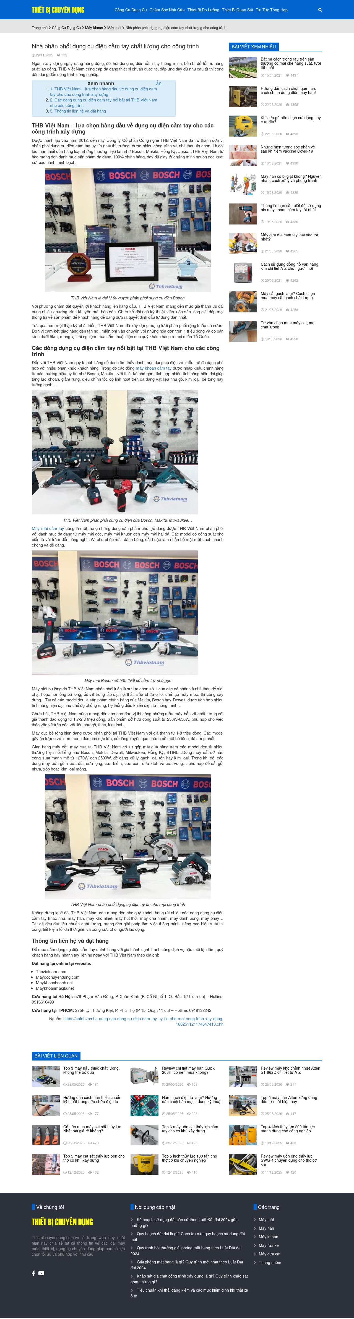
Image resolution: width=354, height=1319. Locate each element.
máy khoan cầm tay (154, 368)
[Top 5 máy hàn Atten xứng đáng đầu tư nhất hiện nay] (243, 1105)
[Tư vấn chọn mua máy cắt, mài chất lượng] (243, 330)
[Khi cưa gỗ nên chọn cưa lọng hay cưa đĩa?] (243, 125)
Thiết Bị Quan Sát (237, 9)
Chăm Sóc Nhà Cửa (167, 9)
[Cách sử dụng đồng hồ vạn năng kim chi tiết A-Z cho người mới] (243, 272)
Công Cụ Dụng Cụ (131, 9)
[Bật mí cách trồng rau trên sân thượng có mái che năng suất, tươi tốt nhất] (243, 67)
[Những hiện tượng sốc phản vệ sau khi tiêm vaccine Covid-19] (243, 155)
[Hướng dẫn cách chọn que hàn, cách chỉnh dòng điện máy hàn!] (243, 96)
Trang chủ (40, 27)
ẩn (159, 83)
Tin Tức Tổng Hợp (272, 9)
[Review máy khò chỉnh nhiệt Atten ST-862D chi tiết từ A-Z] (243, 1075)
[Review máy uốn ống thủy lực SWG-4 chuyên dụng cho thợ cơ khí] (243, 1163)
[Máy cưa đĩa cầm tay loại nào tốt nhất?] (243, 242)
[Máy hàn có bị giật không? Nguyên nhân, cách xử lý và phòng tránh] (243, 184)
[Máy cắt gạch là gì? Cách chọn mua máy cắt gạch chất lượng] (243, 301)
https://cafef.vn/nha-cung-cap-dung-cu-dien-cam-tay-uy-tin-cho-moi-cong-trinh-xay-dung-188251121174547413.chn (143, 1021)
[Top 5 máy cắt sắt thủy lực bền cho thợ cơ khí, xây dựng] (46, 1163)
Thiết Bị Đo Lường (203, 9)
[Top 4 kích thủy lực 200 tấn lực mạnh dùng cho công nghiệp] (243, 1134)
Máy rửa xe (269, 1245)
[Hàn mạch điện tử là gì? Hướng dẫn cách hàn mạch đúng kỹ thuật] (144, 1105)
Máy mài (114, 27)
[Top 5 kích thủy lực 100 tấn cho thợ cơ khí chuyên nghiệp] (144, 1163)
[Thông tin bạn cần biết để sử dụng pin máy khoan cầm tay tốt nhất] (243, 213)
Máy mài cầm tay (48, 528)
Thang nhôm (270, 1262)
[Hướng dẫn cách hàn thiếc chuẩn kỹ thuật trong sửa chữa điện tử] (46, 1105)
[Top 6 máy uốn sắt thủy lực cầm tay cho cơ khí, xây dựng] (144, 1134)
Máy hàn (266, 1228)
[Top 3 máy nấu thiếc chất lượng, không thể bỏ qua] (46, 1075)
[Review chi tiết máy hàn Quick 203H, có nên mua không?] (144, 1075)
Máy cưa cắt (269, 1254)
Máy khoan (94, 27)
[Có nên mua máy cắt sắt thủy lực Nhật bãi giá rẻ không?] (46, 1134)
